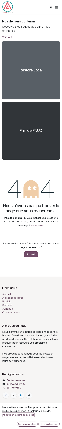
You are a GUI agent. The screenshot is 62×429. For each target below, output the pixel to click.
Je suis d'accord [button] (49, 424)
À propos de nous (12, 297)
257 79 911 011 (15, 387)
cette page (37, 225)
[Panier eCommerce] (51, 7)
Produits (7, 301)
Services (7, 305)
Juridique (7, 308)
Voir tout (7, 37)
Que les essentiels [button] (27, 424)
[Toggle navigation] (57, 7)
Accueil (31, 254)
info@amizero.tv (16, 383)
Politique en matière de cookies (18, 415)
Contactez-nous (11, 312)
